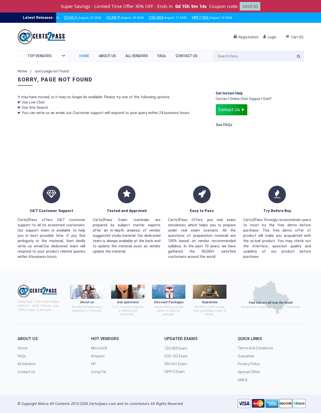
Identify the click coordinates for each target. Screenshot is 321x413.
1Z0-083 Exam (175, 348)
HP (93, 364)
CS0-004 (149, 17)
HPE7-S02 (194, 17)
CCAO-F (64, 17)
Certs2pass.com (102, 403)
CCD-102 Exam (176, 356)
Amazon (98, 356)
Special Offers (249, 372)
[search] (298, 57)
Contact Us (186, 56)
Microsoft (99, 348)
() (297, 37)
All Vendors (136, 56)
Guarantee (246, 356)
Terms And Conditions (255, 348)
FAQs (161, 56)
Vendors (39, 56)
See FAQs (224, 125)
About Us (107, 56)
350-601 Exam (175, 364)
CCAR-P (107, 17)
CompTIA (98, 372)
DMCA (243, 380)
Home (84, 56)
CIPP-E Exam (174, 372)
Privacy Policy (249, 364)
